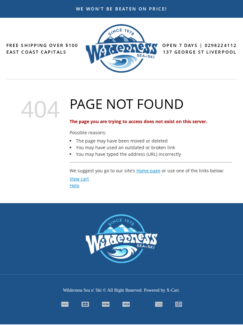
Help (74, 185)
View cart (79, 179)
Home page (148, 171)
